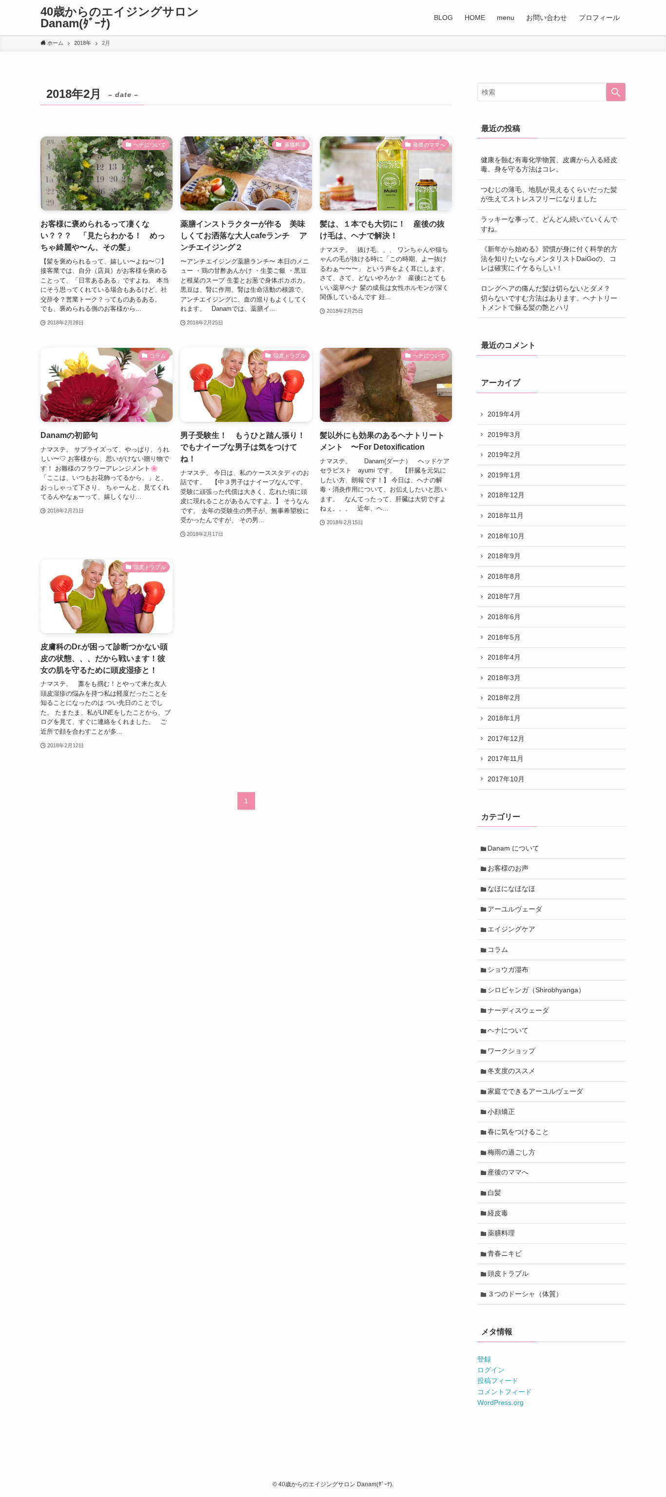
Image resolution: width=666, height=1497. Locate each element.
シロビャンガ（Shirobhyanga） (536, 990)
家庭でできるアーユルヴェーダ (535, 1091)
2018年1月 (504, 718)
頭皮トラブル (508, 1273)
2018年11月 (506, 515)
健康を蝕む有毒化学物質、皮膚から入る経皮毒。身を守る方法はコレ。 (549, 164)
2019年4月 (504, 414)
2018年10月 (506, 536)
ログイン (491, 1370)
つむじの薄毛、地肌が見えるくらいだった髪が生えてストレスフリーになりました (549, 194)
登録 (484, 1359)
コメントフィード (504, 1392)
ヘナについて (508, 1030)
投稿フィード (497, 1380)
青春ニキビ (505, 1253)
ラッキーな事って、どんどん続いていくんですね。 (549, 224)
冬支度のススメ (511, 1071)
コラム (498, 949)
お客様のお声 (508, 868)
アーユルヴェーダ (515, 909)
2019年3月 (504, 434)
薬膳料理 (501, 1233)
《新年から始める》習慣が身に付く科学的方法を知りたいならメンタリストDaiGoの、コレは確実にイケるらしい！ (549, 258)
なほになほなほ (511, 888)
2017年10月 (506, 779)
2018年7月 (504, 596)
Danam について (513, 848)
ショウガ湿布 (508, 969)
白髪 (494, 1192)
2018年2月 (504, 697)
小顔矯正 (501, 1112)
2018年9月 (504, 556)
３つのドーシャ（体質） (525, 1294)
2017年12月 (506, 738)
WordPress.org (500, 1402)
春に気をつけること (518, 1132)
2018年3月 (504, 678)
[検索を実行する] (616, 92)
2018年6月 (504, 617)
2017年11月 (506, 758)
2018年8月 (504, 576)
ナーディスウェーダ (518, 1010)
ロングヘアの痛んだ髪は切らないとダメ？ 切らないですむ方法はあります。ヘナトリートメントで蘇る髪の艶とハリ (549, 297)
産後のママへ (508, 1172)
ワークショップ (511, 1051)
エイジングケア (511, 929)
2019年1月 (504, 475)
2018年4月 (504, 657)
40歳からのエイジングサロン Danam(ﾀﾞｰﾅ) (119, 17)
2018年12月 (506, 495)
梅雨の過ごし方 (511, 1152)
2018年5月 (504, 637)
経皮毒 (498, 1213)
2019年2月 (504, 454)
